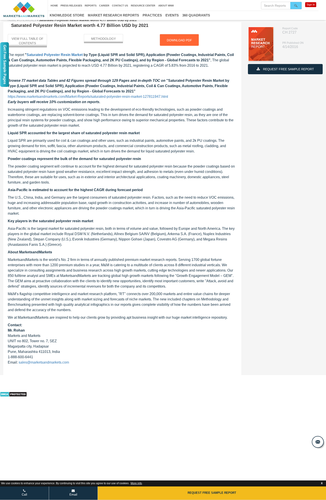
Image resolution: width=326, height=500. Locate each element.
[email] (317, 441)
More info (136, 483)
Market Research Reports (113, 15)
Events (172, 15)
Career (104, 5)
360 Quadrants (196, 15)
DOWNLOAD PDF (179, 40)
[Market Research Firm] (23, 9)
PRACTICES (152, 15)
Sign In (310, 4)
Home (54, 5)
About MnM (166, 5)
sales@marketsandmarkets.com (44, 362)
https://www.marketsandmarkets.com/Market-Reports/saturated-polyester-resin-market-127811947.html (88, 96)
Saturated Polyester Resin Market (55, 55)
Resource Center (143, 5)
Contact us (120, 5)
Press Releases (71, 5)
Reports (90, 5)
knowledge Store (67, 15)
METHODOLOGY (103, 38)
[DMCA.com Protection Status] (13, 394)
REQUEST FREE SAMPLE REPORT (288, 69)
